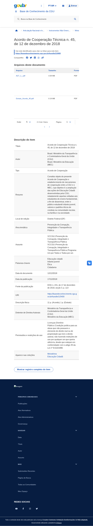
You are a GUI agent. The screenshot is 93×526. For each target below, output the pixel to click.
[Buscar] (75, 19)
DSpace (59, 523)
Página (58, 122)
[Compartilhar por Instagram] (30, 508)
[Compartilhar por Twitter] (36, 508)
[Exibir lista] (30, 122)
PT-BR (51, 6)
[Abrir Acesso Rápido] (41, 6)
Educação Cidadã (55, 357)
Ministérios (52, 354)
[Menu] (16, 11)
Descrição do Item (24, 139)
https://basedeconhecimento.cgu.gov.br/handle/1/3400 (38, 53)
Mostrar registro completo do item (33, 369)
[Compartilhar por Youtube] (16, 508)
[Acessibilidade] (63, 6)
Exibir (19, 122)
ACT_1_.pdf (20, 76)
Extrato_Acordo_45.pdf (25, 98)
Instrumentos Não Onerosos (60, 31)
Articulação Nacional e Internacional (34, 31)
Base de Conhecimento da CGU (37, 11)
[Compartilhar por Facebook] (23, 508)
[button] (72, 6)
